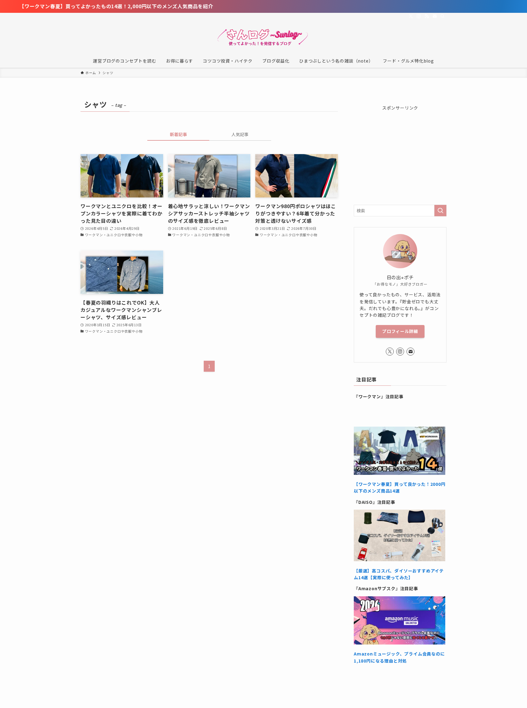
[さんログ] (263, 38)
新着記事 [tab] (178, 134)
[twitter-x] (411, 16)
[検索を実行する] (440, 210)
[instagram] (419, 16)
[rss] (427, 16)
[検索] (442, 16)
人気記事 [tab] (240, 134)
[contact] (435, 16)
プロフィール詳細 (400, 331)
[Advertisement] (400, 149)
